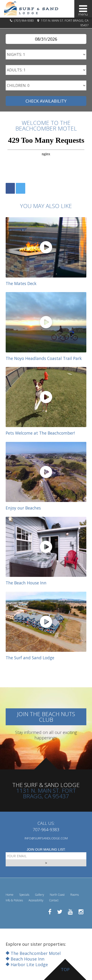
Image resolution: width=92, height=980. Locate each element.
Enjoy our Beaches (23, 508)
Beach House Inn (26, 959)
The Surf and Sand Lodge (30, 657)
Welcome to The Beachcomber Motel (46, 125)
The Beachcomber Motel (35, 953)
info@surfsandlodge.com (46, 838)
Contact (54, 900)
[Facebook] (10, 188)
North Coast (57, 895)
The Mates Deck (21, 283)
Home (9, 895)
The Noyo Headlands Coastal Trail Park (44, 358)
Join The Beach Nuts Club (46, 716)
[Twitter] (20, 188)
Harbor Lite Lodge (28, 964)
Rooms (74, 895)
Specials (24, 895)
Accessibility (36, 900)
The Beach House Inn (26, 583)
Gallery (39, 895)
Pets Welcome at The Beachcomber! (40, 433)
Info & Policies (14, 900)
